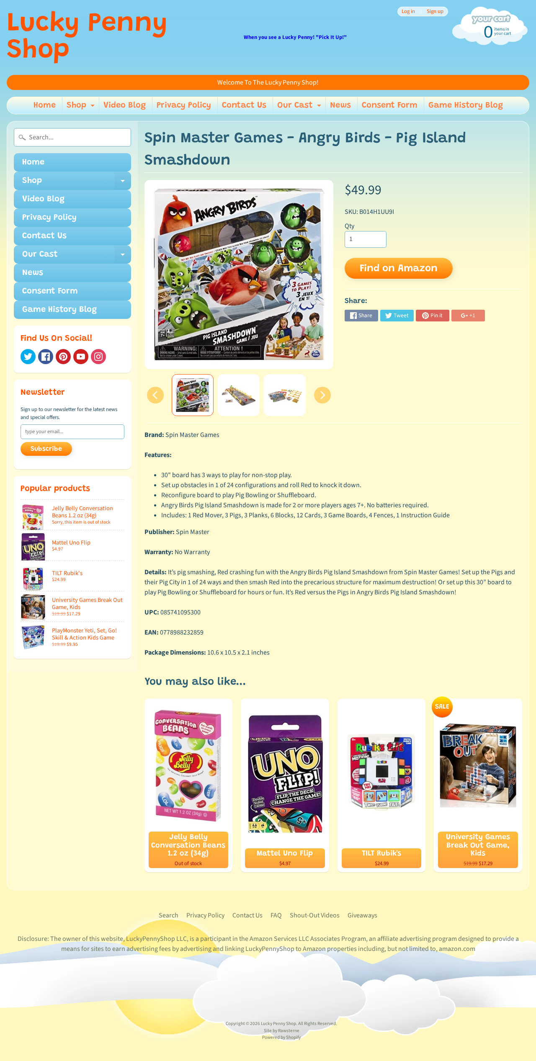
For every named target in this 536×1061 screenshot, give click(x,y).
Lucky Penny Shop (87, 37)
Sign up (435, 11)
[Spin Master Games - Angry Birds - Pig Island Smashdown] (193, 395)
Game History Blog (465, 105)
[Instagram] (98, 356)
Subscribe (46, 449)
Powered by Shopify (281, 1037)
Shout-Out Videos (315, 915)
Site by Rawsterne (281, 1031)
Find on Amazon (399, 269)
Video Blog (124, 105)
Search (168, 915)
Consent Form (389, 105)
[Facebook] (45, 356)
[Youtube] (80, 356)
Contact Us (244, 105)
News (340, 105)
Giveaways (362, 915)
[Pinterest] (63, 356)
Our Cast (300, 107)
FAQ (276, 915)
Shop (82, 107)
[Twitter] (28, 356)
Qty (349, 226)
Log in (408, 11)
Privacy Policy (184, 105)
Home (45, 105)
